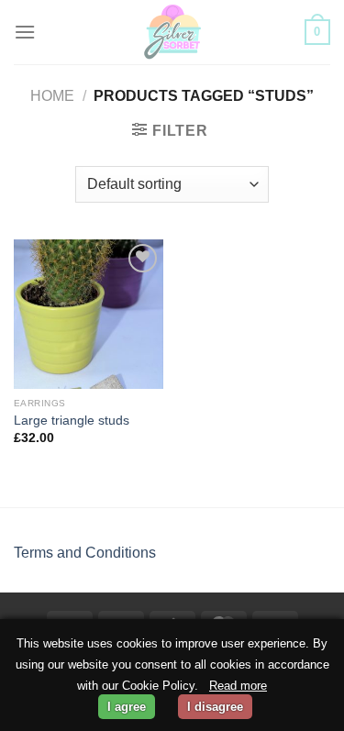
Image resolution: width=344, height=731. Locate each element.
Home (52, 96)
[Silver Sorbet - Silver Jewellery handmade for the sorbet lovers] (172, 32)
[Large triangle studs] (88, 314)
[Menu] (25, 31)
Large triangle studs (71, 420)
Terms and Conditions (85, 552)
